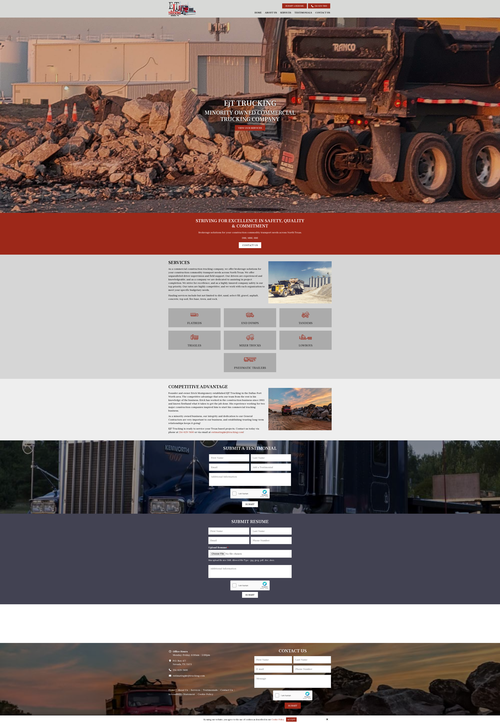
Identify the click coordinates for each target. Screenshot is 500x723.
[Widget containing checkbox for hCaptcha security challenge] (250, 490)
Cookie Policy (277, 719)
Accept (291, 719)
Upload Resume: (218, 544)
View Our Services (250, 126)
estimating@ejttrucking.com (227, 429)
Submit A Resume (294, 6)
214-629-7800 (320, 6)
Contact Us (250, 242)
